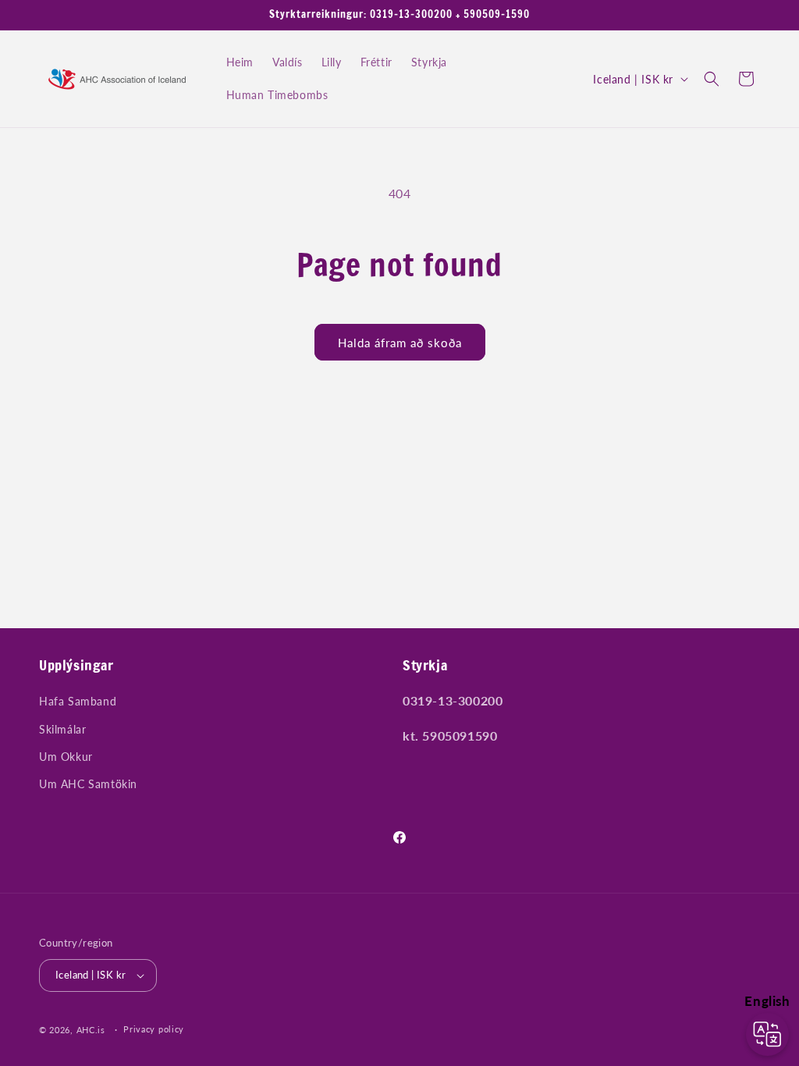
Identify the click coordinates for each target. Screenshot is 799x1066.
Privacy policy (153, 1029)
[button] (711, 79)
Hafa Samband (77, 701)
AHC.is (90, 1030)
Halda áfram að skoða (400, 343)
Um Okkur (66, 756)
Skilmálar (62, 729)
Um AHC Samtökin (88, 784)
